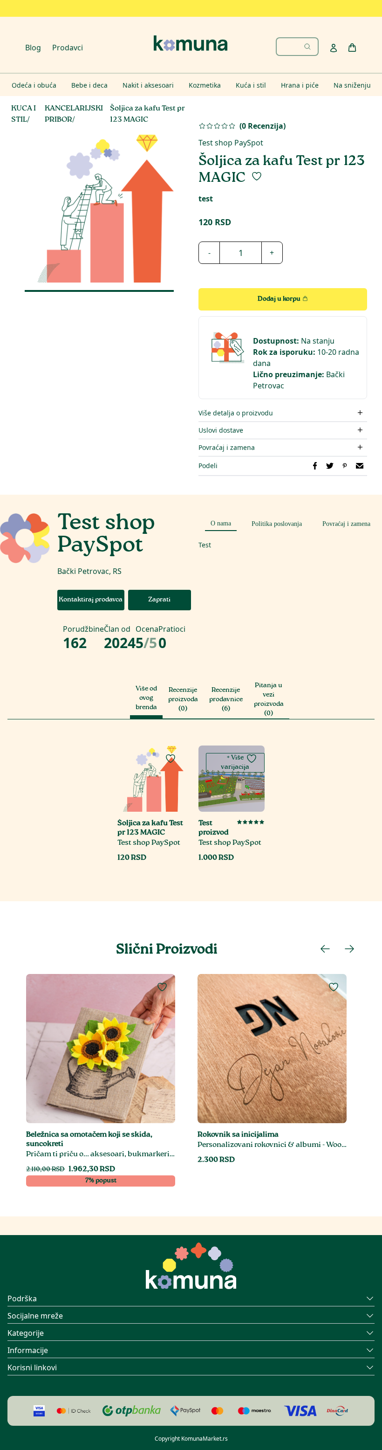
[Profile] (333, 48)
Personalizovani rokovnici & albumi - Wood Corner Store (272, 1145)
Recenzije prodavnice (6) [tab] (226, 700)
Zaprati (159, 600)
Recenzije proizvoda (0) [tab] (183, 700)
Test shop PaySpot (230, 143)
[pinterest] (344, 465)
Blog (33, 47)
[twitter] (330, 465)
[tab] (221, 522)
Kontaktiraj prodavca (91, 600)
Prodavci (67, 47)
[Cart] (352, 48)
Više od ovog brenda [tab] (146, 698)
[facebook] (315, 465)
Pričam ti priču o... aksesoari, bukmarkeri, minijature (100, 1154)
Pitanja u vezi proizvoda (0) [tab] (269, 699)
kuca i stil (23, 114)
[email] (359, 465)
